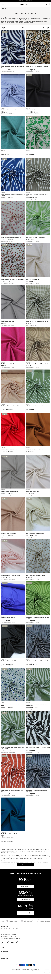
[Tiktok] (16, 942)
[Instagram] (7, 942)
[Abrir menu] (3, 4)
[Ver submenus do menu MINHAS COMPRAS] (49, 955)
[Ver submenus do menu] (49, 947)
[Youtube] (11, 942)
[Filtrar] (2, 28)
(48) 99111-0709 (12, 936)
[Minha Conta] (46, 4)
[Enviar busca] (49, 8)
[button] (2, 0)
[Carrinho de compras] (48, 4)
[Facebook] (2, 942)
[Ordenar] (48, 28)
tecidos (14, 19)
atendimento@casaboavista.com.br (12, 938)
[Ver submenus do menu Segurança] (49, 958)
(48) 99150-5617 (13, 934)
